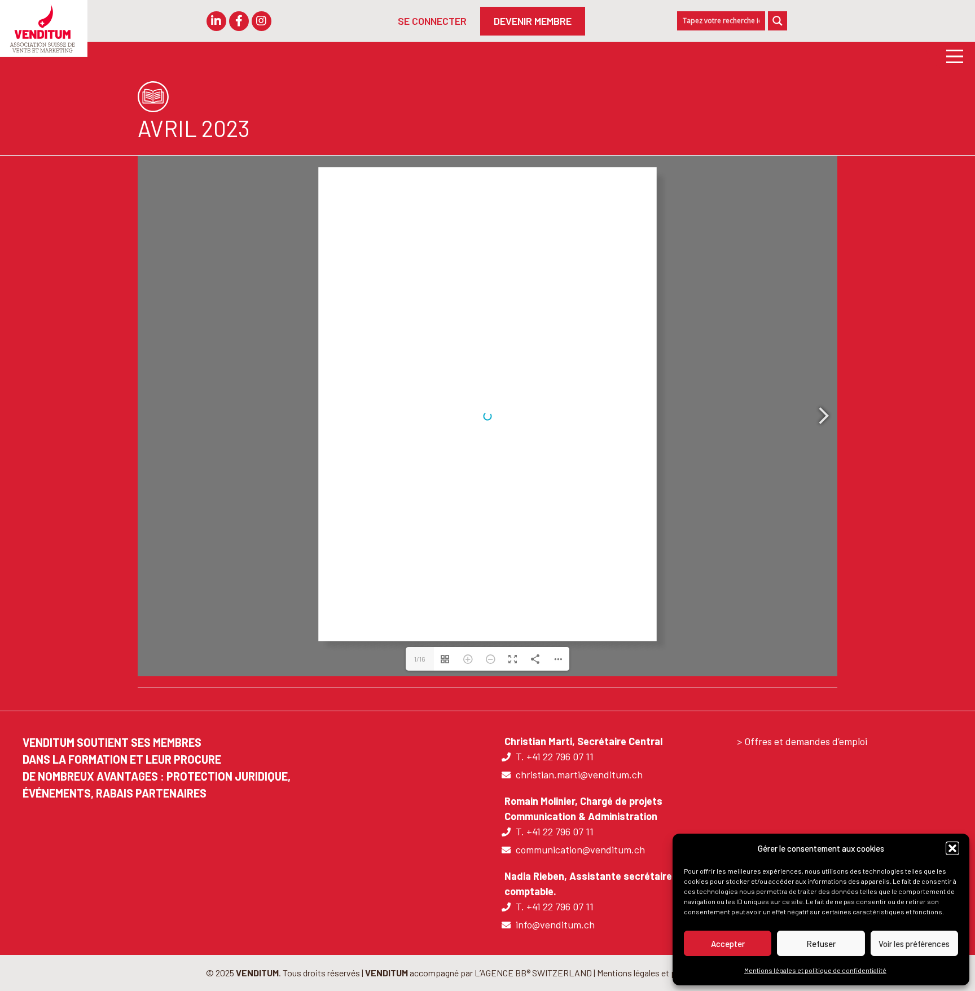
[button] (952, 848)
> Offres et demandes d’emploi (802, 741)
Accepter (728, 944)
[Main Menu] (950, 55)
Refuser (821, 944)
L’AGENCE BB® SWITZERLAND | (536, 972)
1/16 (419, 659)
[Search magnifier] (777, 20)
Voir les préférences (914, 944)
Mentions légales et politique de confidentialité (815, 970)
